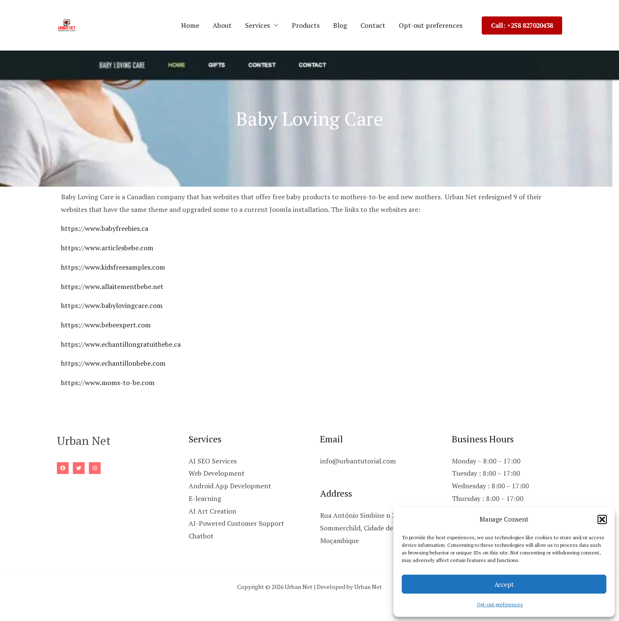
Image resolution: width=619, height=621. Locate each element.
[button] (602, 519)
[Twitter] (79, 468)
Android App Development (230, 485)
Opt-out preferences (500, 604)
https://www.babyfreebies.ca (104, 228)
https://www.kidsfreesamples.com (113, 267)
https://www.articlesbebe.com (107, 247)
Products (306, 25)
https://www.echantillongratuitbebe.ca (121, 344)
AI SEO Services (213, 461)
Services (257, 25)
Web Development (217, 473)
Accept (504, 584)
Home (190, 25)
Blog (340, 25)
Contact (372, 25)
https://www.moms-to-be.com (108, 382)
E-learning (205, 498)
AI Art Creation (212, 511)
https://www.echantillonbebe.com (113, 363)
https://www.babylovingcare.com (112, 305)
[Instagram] (95, 468)
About (222, 25)
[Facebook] (63, 468)
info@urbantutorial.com (358, 461)
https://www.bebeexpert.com (106, 324)
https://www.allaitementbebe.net (112, 286)
